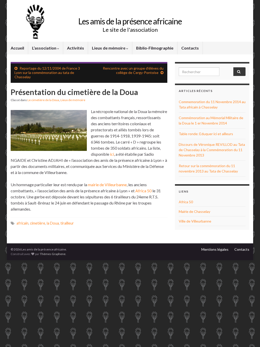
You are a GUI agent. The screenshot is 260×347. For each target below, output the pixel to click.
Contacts (190, 47)
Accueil (17, 47)
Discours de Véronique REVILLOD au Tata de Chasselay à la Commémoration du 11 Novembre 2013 (212, 149)
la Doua (53, 223)
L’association (44, 47)
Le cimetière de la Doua (43, 100)
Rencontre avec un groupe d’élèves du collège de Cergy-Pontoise (133, 70)
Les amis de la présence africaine (130, 21)
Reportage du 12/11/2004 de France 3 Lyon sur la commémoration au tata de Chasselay (47, 72)
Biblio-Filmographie (154, 47)
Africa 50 (143, 190)
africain (22, 223)
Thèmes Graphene (53, 254)
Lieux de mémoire (109, 47)
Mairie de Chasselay (194, 211)
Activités (75, 47)
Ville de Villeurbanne (195, 221)
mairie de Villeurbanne (107, 184)
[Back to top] (248, 335)
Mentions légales (215, 249)
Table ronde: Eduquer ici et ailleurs (206, 134)
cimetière (37, 223)
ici (112, 154)
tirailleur (67, 223)
